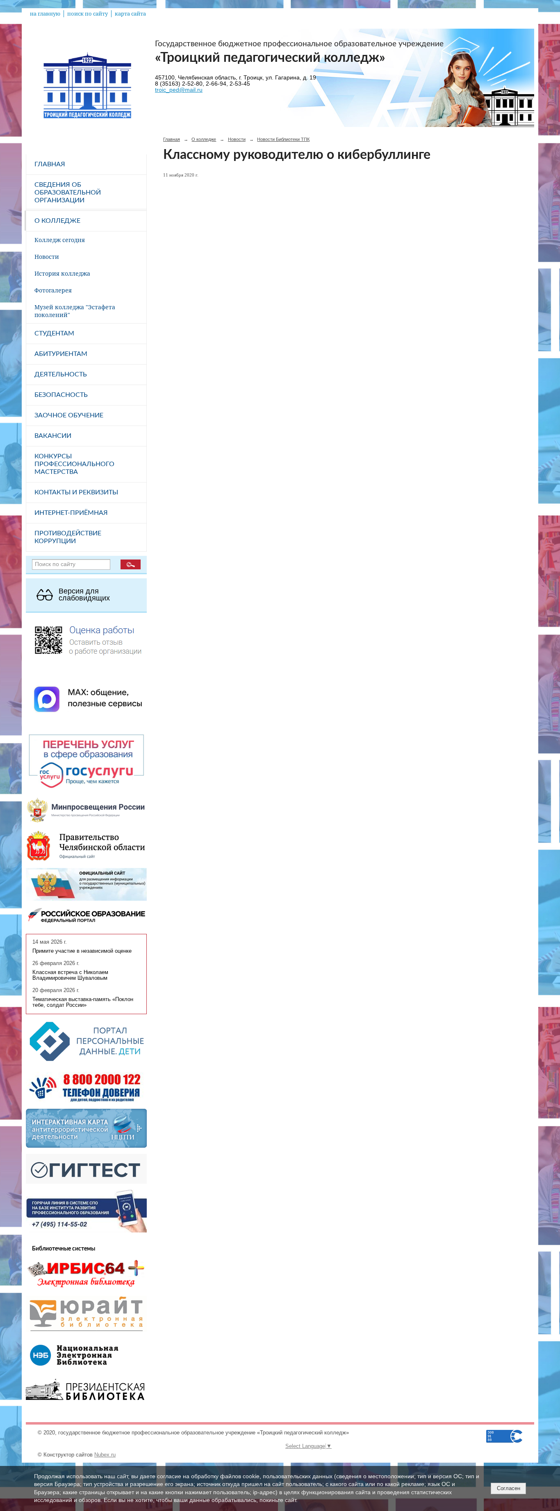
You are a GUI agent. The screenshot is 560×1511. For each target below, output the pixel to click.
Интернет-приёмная (71, 513)
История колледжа (62, 273)
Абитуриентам (60, 354)
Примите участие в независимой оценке (82, 951)
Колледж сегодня (59, 240)
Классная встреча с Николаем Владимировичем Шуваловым (70, 975)
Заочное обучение (68, 415)
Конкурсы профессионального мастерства (74, 464)
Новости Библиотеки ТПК (283, 139)
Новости (46, 257)
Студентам (54, 333)
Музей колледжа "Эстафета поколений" (74, 311)
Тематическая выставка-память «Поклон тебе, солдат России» (82, 1002)
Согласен (508, 1488)
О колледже (57, 220)
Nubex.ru (105, 1455)
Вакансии (52, 436)
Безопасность (61, 395)
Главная (49, 164)
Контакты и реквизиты (76, 492)
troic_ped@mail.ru (179, 90)
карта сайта (130, 13)
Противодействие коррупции (67, 537)
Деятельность (60, 374)
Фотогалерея (53, 290)
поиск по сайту (87, 13)
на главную (45, 13)
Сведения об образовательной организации (67, 192)
